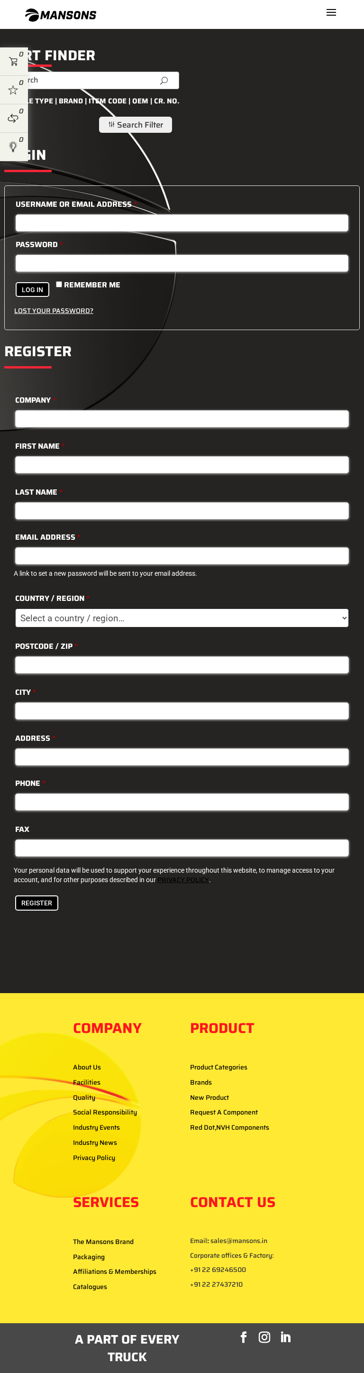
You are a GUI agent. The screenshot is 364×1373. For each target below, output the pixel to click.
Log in (32, 290)
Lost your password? (53, 310)
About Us (87, 1067)
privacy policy (183, 880)
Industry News (95, 1142)
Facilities (86, 1082)
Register (36, 903)
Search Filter (135, 125)
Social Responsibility (105, 1112)
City (25, 692)
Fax (22, 829)
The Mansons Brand (103, 1241)
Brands (201, 1082)
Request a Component (224, 1112)
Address (35, 738)
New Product (209, 1097)
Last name (39, 492)
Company (35, 400)
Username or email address (76, 204)
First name (40, 446)
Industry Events (96, 1127)
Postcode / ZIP (46, 646)
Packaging (89, 1257)
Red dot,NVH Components (229, 1127)
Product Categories (218, 1067)
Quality (84, 1097)
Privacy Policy (94, 1157)
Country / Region (52, 598)
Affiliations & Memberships (114, 1271)
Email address (48, 537)
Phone (30, 783)
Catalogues (90, 1286)
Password (39, 244)
